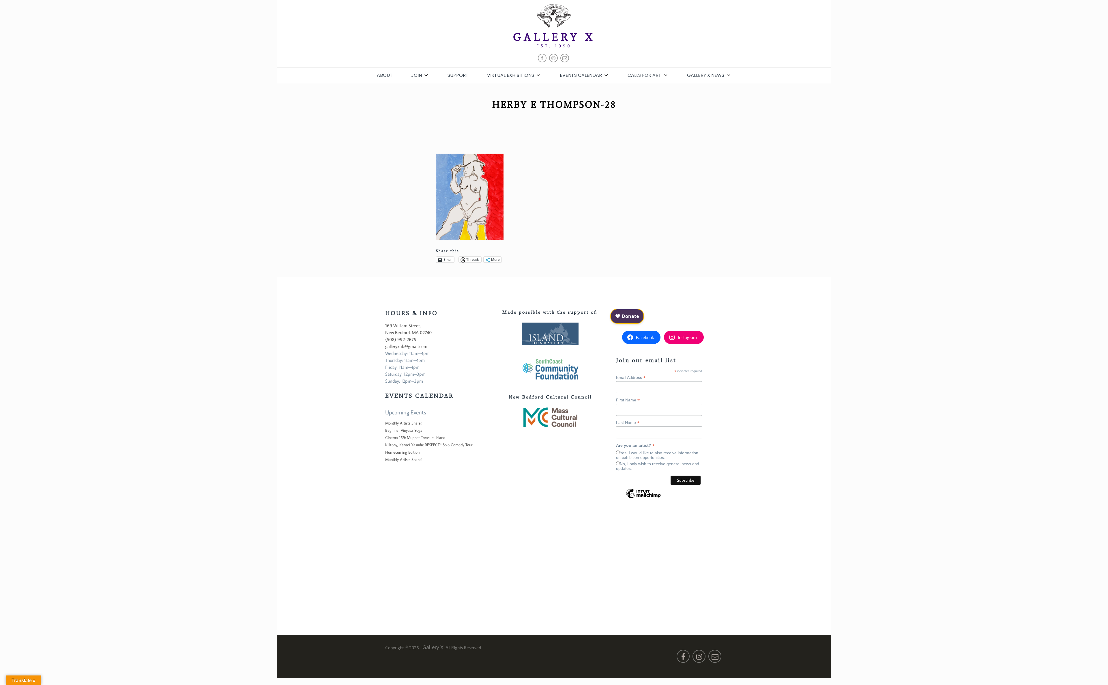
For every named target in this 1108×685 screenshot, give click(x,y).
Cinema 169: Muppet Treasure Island (415, 437)
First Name (628, 400)
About (385, 75)
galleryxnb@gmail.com (406, 346)
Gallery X (554, 37)
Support (458, 75)
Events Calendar (581, 75)
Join (416, 75)
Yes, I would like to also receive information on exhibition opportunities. (657, 455)
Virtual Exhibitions (510, 75)
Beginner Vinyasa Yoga (403, 430)
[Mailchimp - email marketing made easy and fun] (643, 498)
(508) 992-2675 (400, 339)
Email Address (630, 377)
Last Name (627, 422)
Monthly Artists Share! (403, 423)
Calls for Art (644, 75)
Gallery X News (705, 75)
